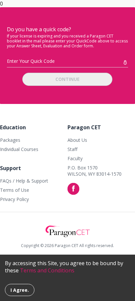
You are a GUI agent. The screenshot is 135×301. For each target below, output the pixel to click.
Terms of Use (14, 190)
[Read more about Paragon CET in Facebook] (73, 189)
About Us (77, 140)
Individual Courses (19, 149)
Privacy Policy (14, 199)
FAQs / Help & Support (24, 181)
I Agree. (19, 290)
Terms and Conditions (47, 270)
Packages (10, 140)
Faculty (75, 158)
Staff (72, 149)
